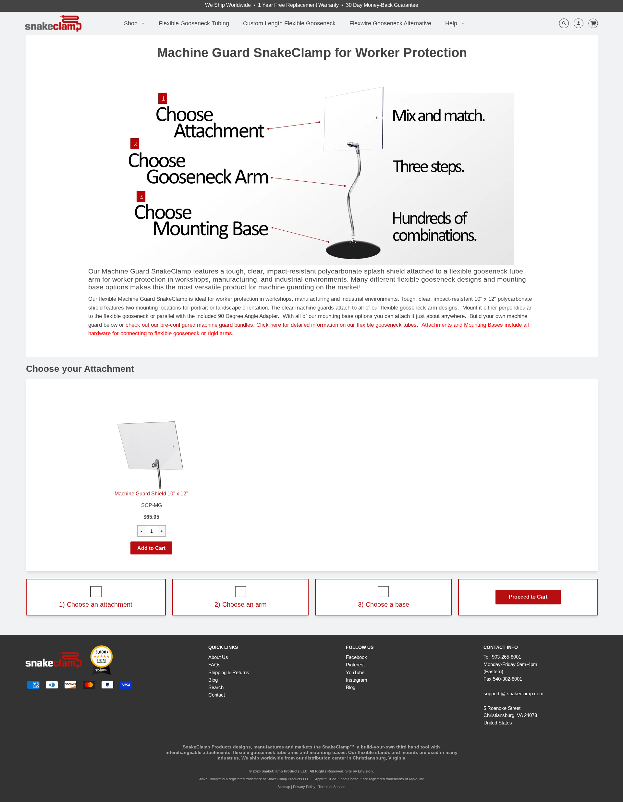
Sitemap (283, 787)
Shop (131, 23)
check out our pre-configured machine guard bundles (189, 325)
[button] (151, 547)
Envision (365, 771)
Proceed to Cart (528, 597)
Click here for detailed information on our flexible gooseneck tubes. (337, 325)
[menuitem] (134, 23)
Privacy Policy (304, 787)
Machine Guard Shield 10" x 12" (151, 493)
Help (452, 23)
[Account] (576, 23)
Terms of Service (331, 787)
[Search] (564, 23)
